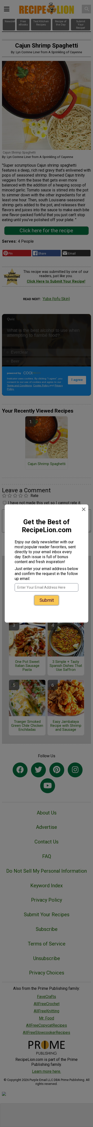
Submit (46, 600)
